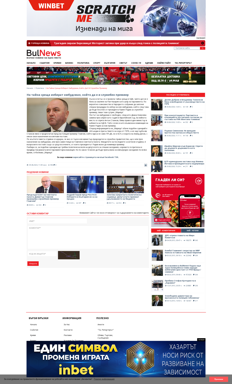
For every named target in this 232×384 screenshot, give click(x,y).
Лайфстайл (164, 62)
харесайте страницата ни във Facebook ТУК (95, 157)
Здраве (149, 62)
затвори (201, 340)
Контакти (68, 330)
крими (57, 62)
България (109, 62)
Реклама (68, 335)
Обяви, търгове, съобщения (105, 336)
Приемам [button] (218, 379)
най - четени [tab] (193, 230)
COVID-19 (136, 62)
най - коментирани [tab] (166, 230)
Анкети (101, 324)
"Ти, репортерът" (106, 330)
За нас (67, 324)
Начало (31, 62)
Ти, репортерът (183, 62)
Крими (33, 335)
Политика (83, 62)
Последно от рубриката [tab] (177, 95)
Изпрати (33, 263)
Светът (123, 62)
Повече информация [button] (104, 379)
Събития (34, 330)
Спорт (96, 62)
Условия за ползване (74, 340)
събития (45, 62)
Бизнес (69, 62)
